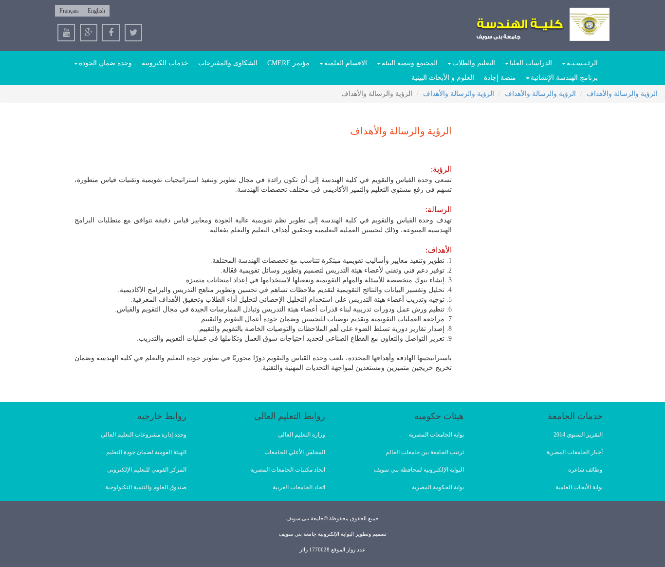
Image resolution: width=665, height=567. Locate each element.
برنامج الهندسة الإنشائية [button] (564, 77)
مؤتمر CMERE (288, 63)
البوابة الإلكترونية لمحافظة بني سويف (419, 469)
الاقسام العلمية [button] (345, 63)
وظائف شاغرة (585, 469)
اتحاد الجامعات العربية (299, 487)
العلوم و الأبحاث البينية (442, 77)
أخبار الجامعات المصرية (574, 452)
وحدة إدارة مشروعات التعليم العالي (143, 434)
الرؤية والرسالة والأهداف (622, 93)
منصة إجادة (500, 77)
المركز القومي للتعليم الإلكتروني (146, 469)
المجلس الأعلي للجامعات (294, 452)
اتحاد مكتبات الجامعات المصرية (287, 469)
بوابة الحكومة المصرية (438, 487)
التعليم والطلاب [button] (473, 63)
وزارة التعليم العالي (301, 434)
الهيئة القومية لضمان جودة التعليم (146, 452)
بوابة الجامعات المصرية (436, 434)
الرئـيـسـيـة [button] (582, 63)
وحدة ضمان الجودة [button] (105, 63)
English (96, 10)
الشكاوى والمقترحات (228, 63)
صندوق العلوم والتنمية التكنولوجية (145, 487)
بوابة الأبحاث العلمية (579, 487)
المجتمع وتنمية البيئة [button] (410, 63)
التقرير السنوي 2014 (578, 434)
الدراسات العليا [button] (531, 63)
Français (69, 10)
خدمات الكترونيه (165, 63)
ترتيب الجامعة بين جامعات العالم (425, 452)
